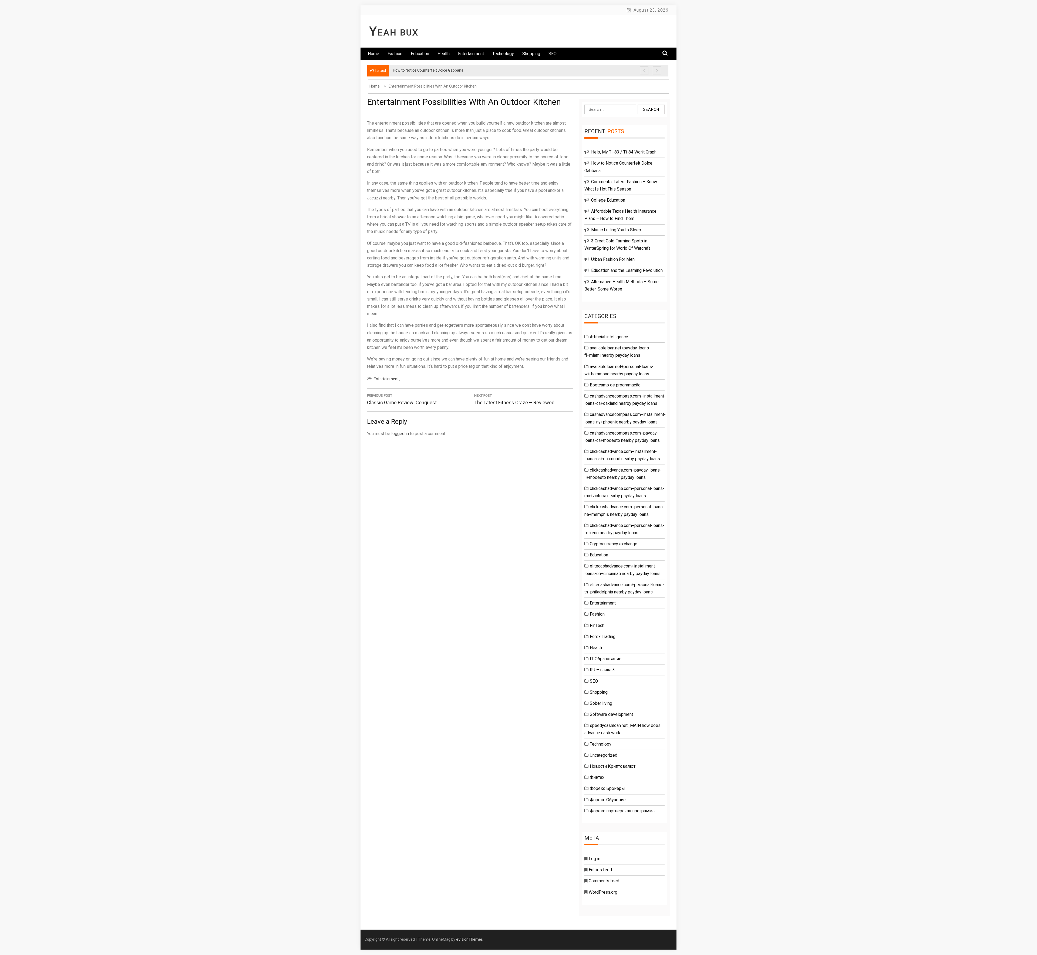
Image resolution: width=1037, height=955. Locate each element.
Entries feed (600, 869)
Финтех (597, 777)
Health (443, 53)
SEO (552, 53)
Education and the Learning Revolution (627, 270)
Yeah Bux (394, 32)
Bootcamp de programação (615, 385)
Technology (503, 53)
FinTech (597, 625)
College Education (608, 200)
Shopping (531, 53)
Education (420, 53)
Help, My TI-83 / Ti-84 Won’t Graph (623, 152)
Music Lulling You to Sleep (616, 229)
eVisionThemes (469, 939)
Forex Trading (602, 636)
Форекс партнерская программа (622, 810)
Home (373, 53)
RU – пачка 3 (602, 669)
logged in (400, 433)
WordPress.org (603, 892)
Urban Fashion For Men (613, 259)
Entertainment (471, 53)
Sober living (601, 703)
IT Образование (605, 658)
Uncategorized (603, 755)
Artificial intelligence (609, 336)
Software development (611, 714)
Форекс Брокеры (607, 788)
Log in (594, 858)
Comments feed (604, 880)
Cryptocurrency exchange (613, 543)
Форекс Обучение (608, 799)
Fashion (395, 53)
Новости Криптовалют (612, 766)
